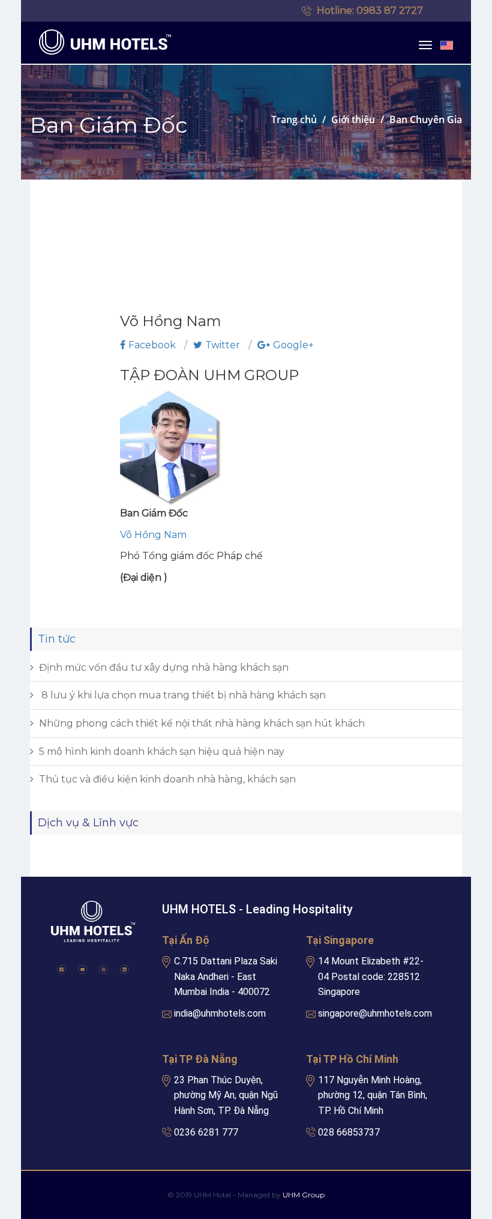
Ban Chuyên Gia (425, 119)
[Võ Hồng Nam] (170, 447)
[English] (446, 44)
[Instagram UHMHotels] (124, 969)
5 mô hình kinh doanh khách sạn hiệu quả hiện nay (161, 751)
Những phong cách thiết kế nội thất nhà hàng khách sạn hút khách (202, 723)
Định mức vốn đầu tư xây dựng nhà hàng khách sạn (165, 667)
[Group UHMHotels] (103, 969)
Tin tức (57, 639)
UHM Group (304, 1194)
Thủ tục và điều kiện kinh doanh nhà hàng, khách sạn (167, 779)
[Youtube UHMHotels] (82, 969)
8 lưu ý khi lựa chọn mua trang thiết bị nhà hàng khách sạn (182, 695)
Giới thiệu (353, 119)
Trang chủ (294, 119)
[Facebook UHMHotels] (61, 969)
